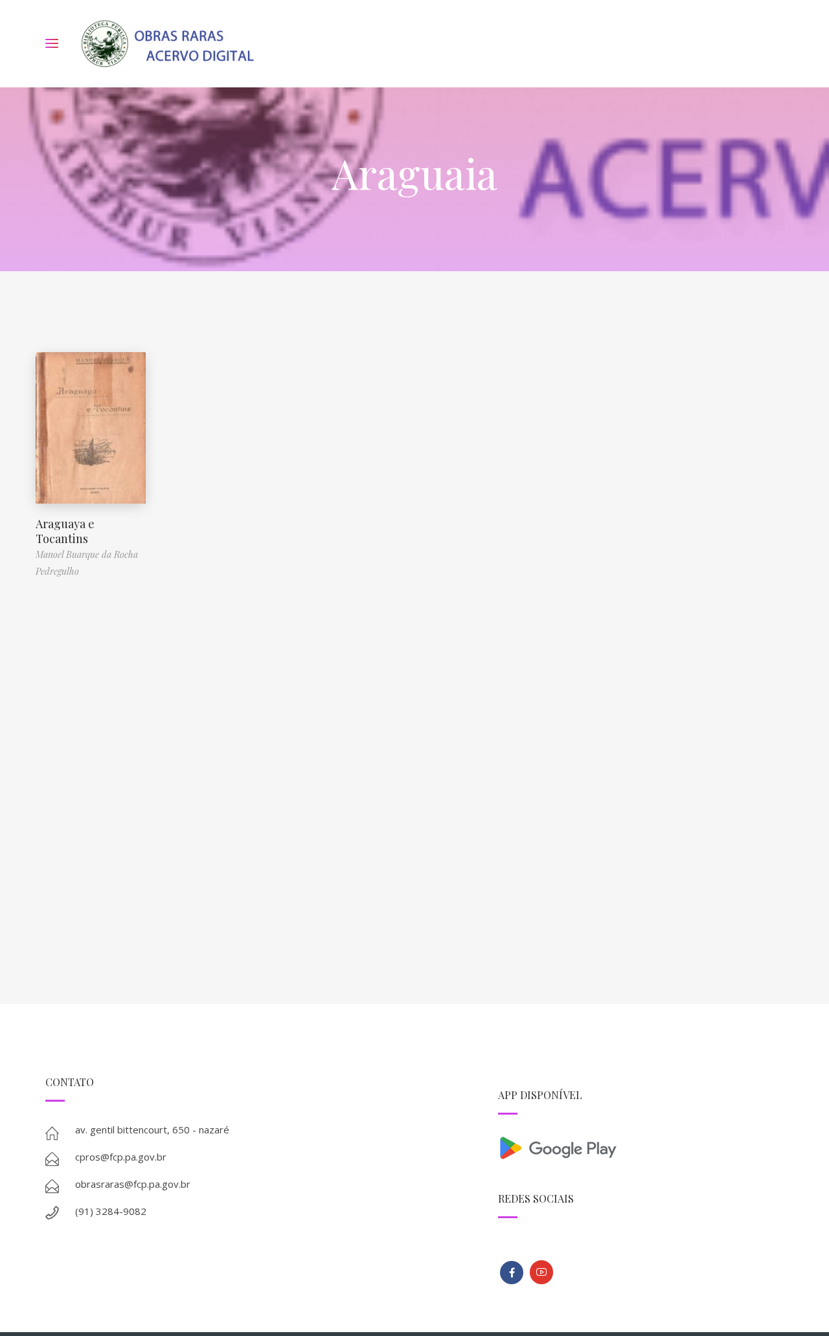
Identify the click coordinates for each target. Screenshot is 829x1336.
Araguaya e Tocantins (65, 531)
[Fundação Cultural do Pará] (541, 1272)
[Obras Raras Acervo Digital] (167, 43)
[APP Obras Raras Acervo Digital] (641, 1146)
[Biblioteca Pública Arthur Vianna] (511, 1272)
